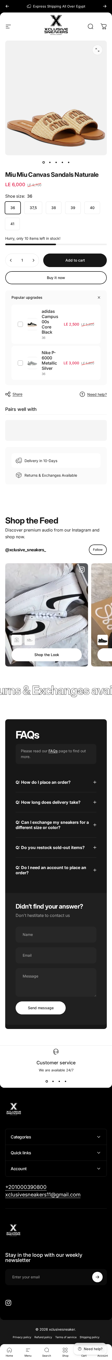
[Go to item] (43, 162)
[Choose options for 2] (29, 640)
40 (92, 207)
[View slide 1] (46, 1081)
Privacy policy (22, 1337)
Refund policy (43, 1337)
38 (53, 207)
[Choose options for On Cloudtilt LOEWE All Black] (102, 640)
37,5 (33, 207)
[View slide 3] (59, 1081)
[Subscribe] (97, 1277)
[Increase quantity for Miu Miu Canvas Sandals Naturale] (33, 260)
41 (12, 224)
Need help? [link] (97, 394)
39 (73, 207)
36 (12, 207)
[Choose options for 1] (16, 640)
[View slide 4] (65, 1081)
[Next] (104, 6)
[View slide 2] (53, 1081)
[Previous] (7, 6)
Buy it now (56, 277)
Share (17, 394)
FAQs (53, 751)
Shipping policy (89, 1337)
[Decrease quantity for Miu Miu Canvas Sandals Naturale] (10, 260)
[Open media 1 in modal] (97, 50)
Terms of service (66, 1337)
